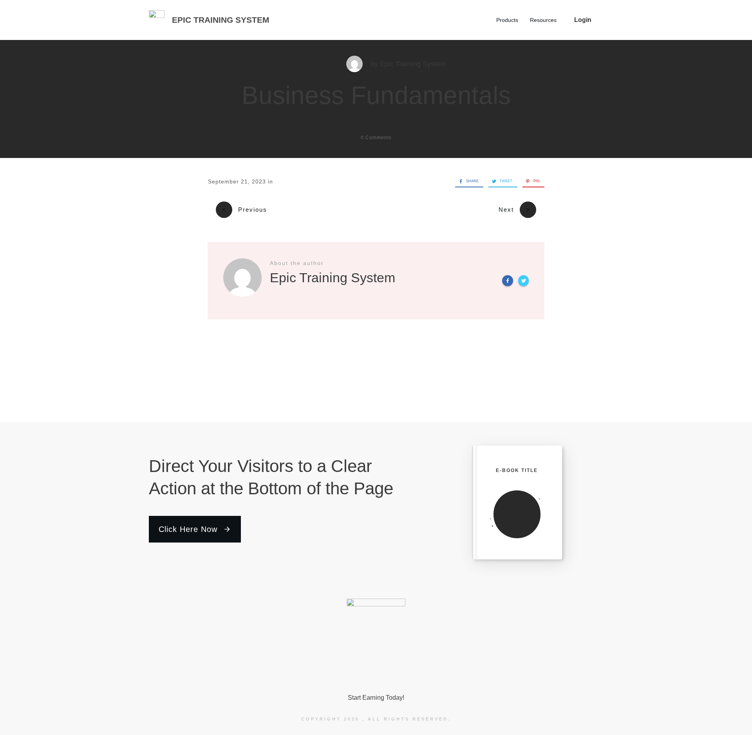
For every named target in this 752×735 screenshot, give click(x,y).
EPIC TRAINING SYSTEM (220, 19)
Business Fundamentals (376, 95)
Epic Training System (413, 64)
